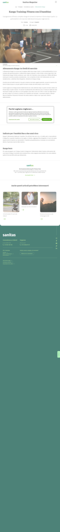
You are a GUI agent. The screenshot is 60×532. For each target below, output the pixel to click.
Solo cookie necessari (34, 119)
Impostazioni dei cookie (14, 119)
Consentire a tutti (47, 119)
